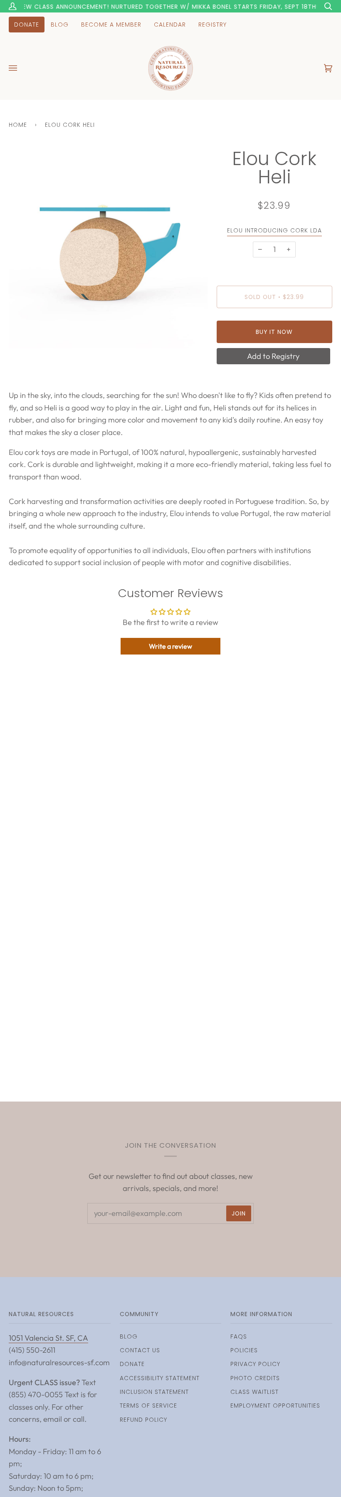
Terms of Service (148, 1405)
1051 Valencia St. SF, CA (48, 1338)
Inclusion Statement (154, 1392)
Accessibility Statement (160, 1378)
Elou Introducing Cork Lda (274, 230)
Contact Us (140, 1350)
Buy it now (274, 332)
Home (18, 125)
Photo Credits (255, 1378)
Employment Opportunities (275, 1405)
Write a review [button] (170, 646)
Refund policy (143, 1419)
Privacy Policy (255, 1364)
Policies (244, 1350)
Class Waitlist (254, 1392)
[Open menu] (21, 68)
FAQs (238, 1336)
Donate (132, 1364)
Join (239, 1213)
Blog (129, 1336)
